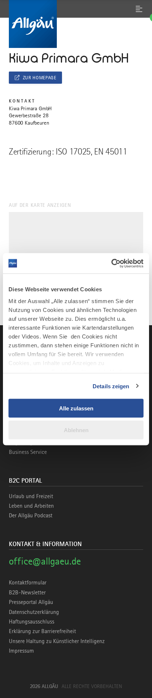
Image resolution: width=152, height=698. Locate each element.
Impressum (21, 650)
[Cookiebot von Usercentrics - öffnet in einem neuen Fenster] (111, 263)
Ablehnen (76, 430)
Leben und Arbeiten (31, 506)
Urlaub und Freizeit (31, 496)
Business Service (28, 452)
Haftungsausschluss (31, 621)
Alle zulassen (76, 408)
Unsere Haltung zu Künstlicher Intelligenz (57, 641)
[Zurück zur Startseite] (76, 24)
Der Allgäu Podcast (30, 515)
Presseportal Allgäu (31, 602)
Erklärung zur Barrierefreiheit (42, 631)
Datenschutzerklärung (34, 612)
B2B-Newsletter (27, 592)
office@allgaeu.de (45, 561)
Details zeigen (111, 386)
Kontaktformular (27, 582)
